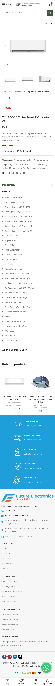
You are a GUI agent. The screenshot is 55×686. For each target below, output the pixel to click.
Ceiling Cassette (40, 408)
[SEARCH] (50, 13)
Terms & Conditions (9, 619)
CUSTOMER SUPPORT (11, 609)
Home (5, 92)
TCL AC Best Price (20, 164)
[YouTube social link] (9, 657)
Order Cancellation (9, 625)
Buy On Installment (9, 581)
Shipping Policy (8, 586)
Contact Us (6, 553)
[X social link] (13, 173)
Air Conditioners (18, 92)
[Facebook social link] (9, 173)
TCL (9, 164)
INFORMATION (8, 576)
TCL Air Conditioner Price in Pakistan (26, 166)
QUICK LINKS (7, 543)
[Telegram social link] (24, 173)
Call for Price (14, 408)
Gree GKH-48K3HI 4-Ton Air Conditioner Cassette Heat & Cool (40, 399)
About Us (5, 548)
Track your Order (8, 602)
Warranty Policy (8, 597)
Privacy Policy (7, 630)
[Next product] (9, 98)
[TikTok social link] (20, 657)
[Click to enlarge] (7, 64)
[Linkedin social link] (20, 173)
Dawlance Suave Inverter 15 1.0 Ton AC (14, 398)
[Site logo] (28, 4)
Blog (3, 558)
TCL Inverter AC (38, 168)
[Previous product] (3, 98)
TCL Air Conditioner (37, 164)
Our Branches (7, 563)
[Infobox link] (28, 452)
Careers (4, 568)
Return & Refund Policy (11, 591)
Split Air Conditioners (38, 92)
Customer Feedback (10, 614)
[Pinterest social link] (17, 173)
